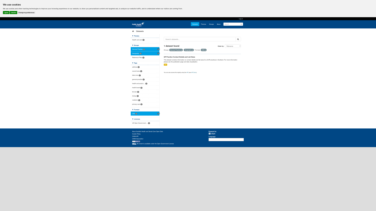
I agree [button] (6, 12)
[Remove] (181, 50)
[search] (238, 39)
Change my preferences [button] (26, 12)
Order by (221, 46)
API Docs (193, 72)
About (219, 24)
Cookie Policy (136, 134)
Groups (211, 24)
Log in (241, 19)
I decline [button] (13, 12)
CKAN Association (137, 139)
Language (212, 137)
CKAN (212, 134)
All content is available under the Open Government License (155, 144)
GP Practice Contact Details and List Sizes (179, 57)
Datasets (195, 24)
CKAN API (135, 136)
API (187, 72)
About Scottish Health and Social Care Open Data (147, 131)
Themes (203, 24)
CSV (165, 64)
